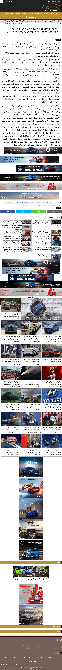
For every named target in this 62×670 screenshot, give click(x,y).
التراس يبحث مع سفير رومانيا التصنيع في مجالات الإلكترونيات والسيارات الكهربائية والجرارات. (41, 233)
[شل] (31, 187)
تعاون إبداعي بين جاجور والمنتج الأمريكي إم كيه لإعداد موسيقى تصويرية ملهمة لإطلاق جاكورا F (39, 202)
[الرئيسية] (57, 13)
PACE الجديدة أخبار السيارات (12, 202)
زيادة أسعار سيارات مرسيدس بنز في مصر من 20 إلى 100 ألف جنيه (42, 243)
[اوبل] (29, 160)
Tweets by (59, 634)
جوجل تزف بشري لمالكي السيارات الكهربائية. (42, 256)
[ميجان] (33, 151)
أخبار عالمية (56, 23)
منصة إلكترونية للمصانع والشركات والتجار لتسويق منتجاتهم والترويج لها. (13, 233)
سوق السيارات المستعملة (49, 205)
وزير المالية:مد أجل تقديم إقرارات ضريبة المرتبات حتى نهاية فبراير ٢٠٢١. (42, 248)
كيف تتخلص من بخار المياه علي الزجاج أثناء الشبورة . (12, 243)
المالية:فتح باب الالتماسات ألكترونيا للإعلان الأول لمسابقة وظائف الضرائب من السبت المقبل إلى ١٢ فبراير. (12, 222)
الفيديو (58, 562)
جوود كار (59, 205)
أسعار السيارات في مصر (37, 205)
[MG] (31, 529)
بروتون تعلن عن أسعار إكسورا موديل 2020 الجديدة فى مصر (42, 237)
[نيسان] (31, 178)
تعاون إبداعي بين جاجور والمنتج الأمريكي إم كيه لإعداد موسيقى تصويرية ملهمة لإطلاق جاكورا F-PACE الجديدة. (46, 223)
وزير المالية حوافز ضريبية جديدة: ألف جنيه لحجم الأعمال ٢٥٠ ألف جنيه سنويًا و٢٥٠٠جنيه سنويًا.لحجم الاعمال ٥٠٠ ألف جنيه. (17, 250)
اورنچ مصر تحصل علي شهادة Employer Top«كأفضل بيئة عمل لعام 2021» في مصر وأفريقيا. (12, 227)
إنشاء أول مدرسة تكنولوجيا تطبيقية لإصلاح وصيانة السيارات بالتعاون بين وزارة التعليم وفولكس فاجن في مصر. (12, 238)
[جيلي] (39, 169)
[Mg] (29, 196)
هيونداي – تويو (26, 205)
